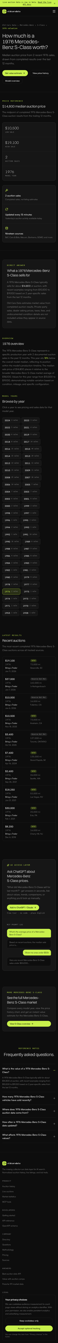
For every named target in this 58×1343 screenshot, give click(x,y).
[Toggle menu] (54, 11)
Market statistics (9, 1196)
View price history (41, 73)
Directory (6, 1239)
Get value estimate (13, 73)
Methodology (8, 1249)
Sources (5, 1260)
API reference (8, 1220)
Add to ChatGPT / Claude (21, 907)
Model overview (12, 81)
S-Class (41, 25)
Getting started (8, 1215)
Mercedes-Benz (27, 25)
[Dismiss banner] (54, 3)
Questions (6, 1244)
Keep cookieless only (29, 1320)
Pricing (5, 1255)
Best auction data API (11, 1273)
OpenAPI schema (10, 1225)
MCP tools (6, 1202)
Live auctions (7, 1191)
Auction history (8, 1186)
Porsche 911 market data (12, 1284)
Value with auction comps (13, 1279)
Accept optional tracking (29, 1328)
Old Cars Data (9, 25)
